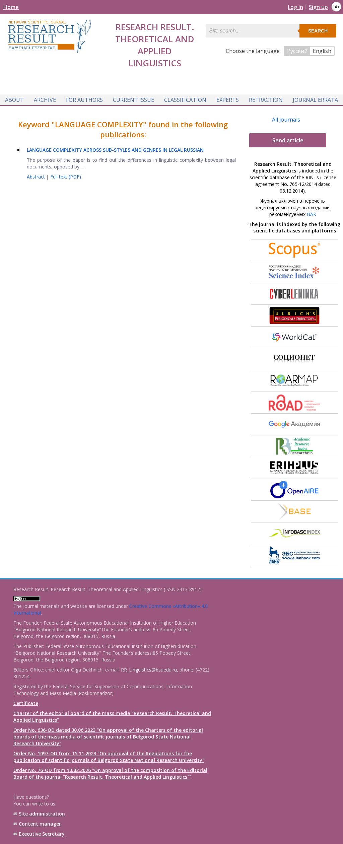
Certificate (25, 703)
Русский (297, 51)
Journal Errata (315, 99)
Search (318, 30)
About (14, 99)
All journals (286, 119)
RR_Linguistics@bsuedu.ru (149, 669)
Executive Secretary (42, 834)
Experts (227, 99)
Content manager (40, 824)
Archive (45, 99)
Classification (185, 99)
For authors (84, 99)
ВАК (311, 214)
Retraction (266, 99)
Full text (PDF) (65, 176)
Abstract (36, 176)
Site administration (42, 814)
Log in (295, 7)
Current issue (133, 99)
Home (11, 7)
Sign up (318, 7)
